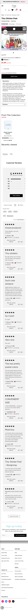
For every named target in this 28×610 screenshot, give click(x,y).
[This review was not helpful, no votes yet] (21, 242)
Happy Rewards (18, 555)
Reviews (17, 563)
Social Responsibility (6, 579)
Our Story (3, 573)
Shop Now (3, 117)
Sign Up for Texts (5, 560)
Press (2, 582)
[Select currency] (21, 10)
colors (4, 211)
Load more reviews (14, 516)
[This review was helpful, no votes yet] (18, 242)
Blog (16, 552)
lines (4, 215)
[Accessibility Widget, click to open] (2, 607)
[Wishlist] (12, 10)
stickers (15, 211)
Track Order (4, 555)
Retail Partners (5, 576)
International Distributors (7, 587)
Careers (3, 590)
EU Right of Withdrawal (20, 579)
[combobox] (19, 219)
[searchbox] (8, 205)
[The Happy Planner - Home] (14, 6)
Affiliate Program (5, 584)
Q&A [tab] (11, 154)
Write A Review (16, 195)
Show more (10, 215)
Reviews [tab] (5, 154)
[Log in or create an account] (8, 10)
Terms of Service (18, 573)
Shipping (3, 72)
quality (9, 211)
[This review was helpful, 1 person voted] (18, 450)
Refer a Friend (18, 558)
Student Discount (5, 558)
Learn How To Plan (19, 560)
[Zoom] (24, 48)
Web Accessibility (19, 576)
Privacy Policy (18, 571)
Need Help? (4, 552)
